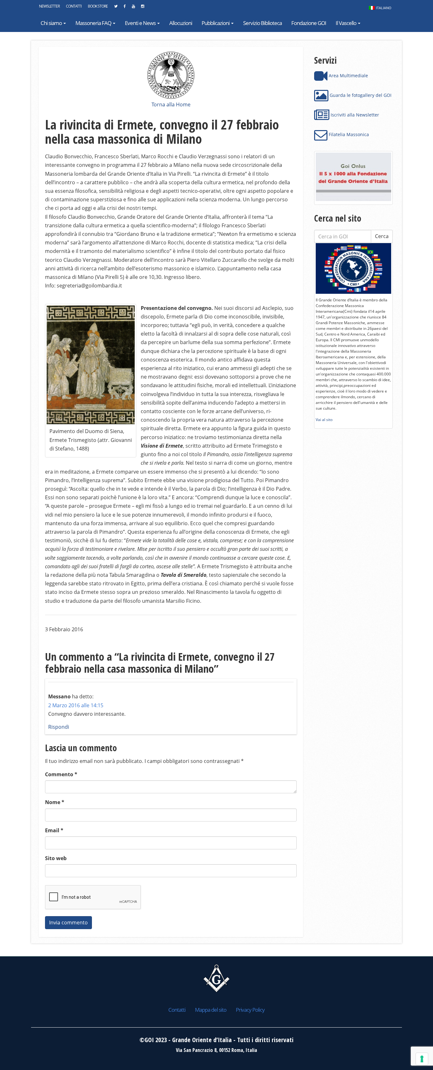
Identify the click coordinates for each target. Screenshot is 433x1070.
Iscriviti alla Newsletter (354, 115)
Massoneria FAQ (93, 23)
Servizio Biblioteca (262, 23)
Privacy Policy (250, 1009)
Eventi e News (141, 23)
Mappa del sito (210, 1009)
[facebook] (124, 8)
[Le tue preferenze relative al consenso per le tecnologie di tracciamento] (422, 1059)
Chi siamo (52, 23)
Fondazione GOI (308, 23)
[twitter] (115, 8)
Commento (61, 774)
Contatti (73, 6)
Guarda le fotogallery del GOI (359, 95)
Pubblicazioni (216, 23)
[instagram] (142, 8)
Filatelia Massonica (348, 134)
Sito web (56, 858)
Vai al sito (324, 419)
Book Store (98, 6)
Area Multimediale (347, 75)
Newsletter (49, 6)
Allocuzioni (180, 23)
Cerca (382, 236)
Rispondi (58, 726)
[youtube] (133, 8)
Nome (54, 802)
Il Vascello (346, 23)
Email (54, 830)
